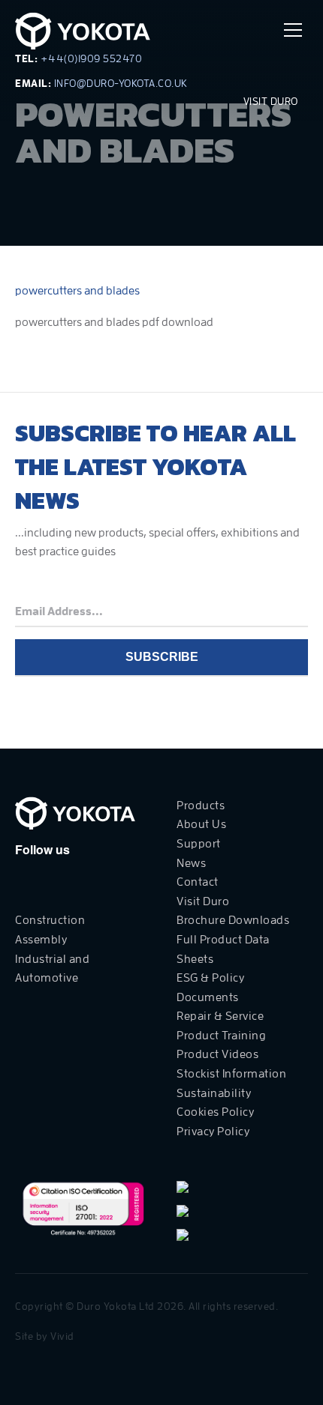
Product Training (221, 1036)
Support (199, 844)
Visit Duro (272, 101)
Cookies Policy (215, 1112)
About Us (201, 824)
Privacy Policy (213, 1131)
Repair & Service (220, 1016)
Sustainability (214, 1093)
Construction (50, 920)
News (191, 863)
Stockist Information (231, 1074)
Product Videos (217, 1054)
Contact (198, 882)
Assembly (41, 940)
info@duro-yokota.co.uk (121, 83)
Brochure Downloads (233, 920)
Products (201, 806)
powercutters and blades (77, 291)
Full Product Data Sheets (223, 949)
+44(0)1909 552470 (92, 58)
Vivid (62, 1336)
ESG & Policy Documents (210, 987)
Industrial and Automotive (52, 969)
